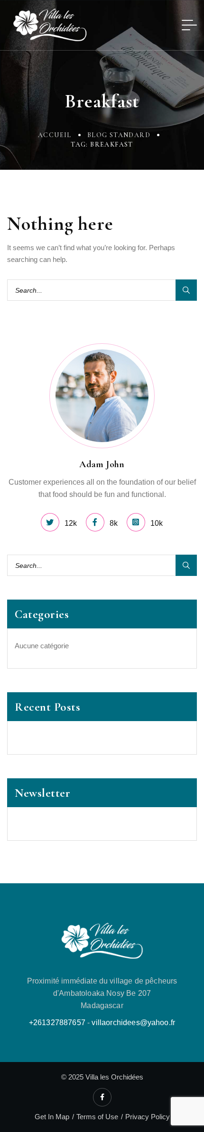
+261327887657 (57, 1023)
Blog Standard (118, 135)
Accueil (55, 135)
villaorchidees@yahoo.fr (133, 1023)
